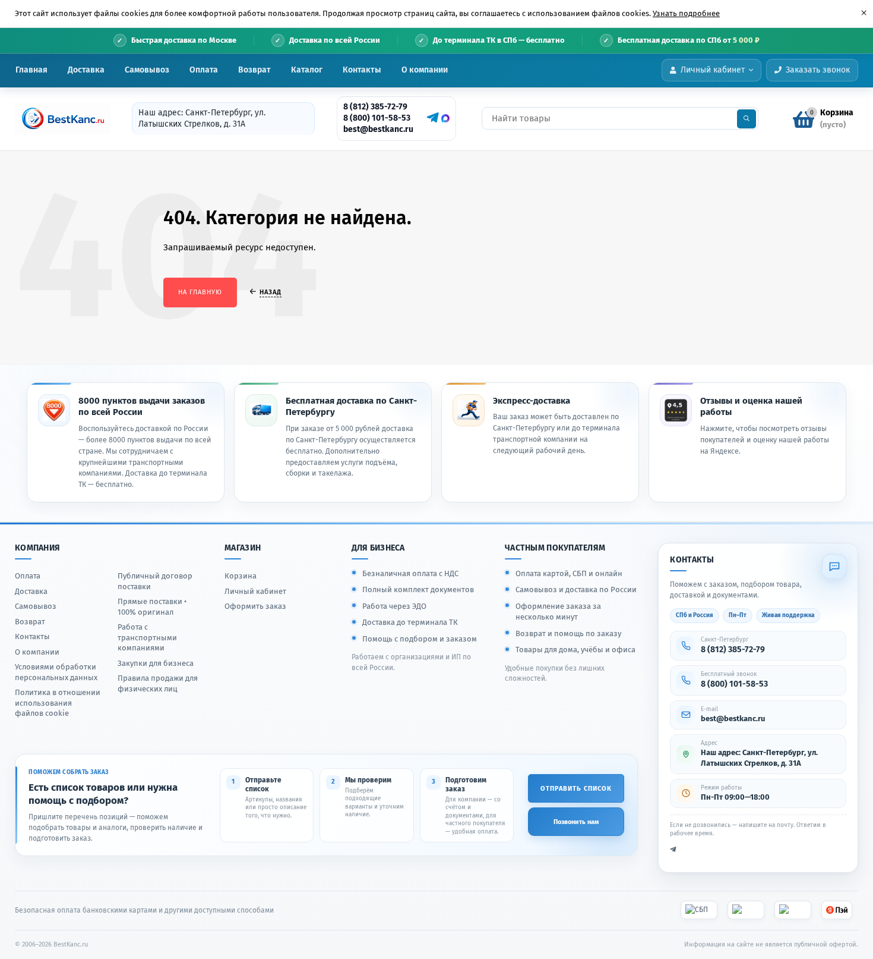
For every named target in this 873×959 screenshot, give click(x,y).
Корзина (240, 575)
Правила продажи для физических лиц (158, 683)
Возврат (254, 70)
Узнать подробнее (686, 13)
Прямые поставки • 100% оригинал (152, 607)
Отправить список (576, 789)
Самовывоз (147, 70)
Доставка (86, 70)
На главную (200, 292)
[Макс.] (445, 118)
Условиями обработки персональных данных (56, 672)
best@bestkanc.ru (378, 129)
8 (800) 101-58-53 (376, 118)
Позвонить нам (576, 822)
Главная (31, 70)
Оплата (203, 70)
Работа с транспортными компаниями (147, 637)
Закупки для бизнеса (156, 663)
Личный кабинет (255, 591)
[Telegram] (431, 117)
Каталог (306, 70)
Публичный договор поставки (155, 581)
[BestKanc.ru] (59, 118)
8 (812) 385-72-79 (375, 107)
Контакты (362, 70)
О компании (424, 70)
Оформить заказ (255, 606)
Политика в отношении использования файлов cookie (57, 703)
